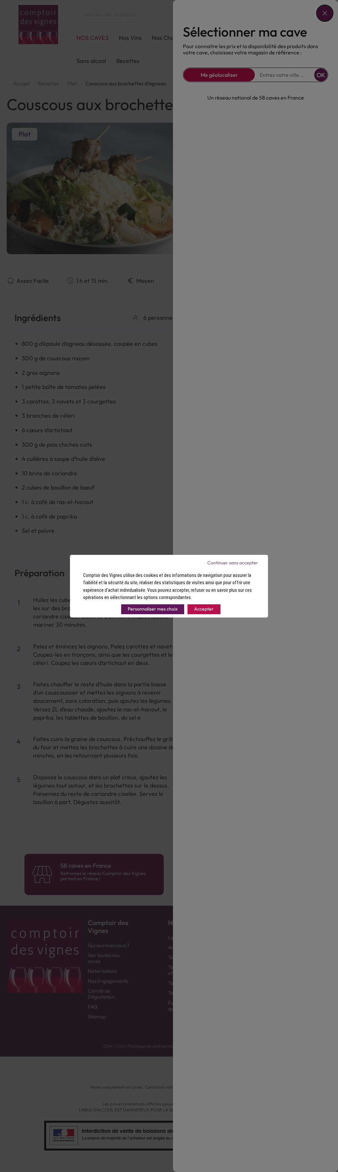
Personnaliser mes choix (153, 609)
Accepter (204, 609)
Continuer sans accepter (232, 563)
